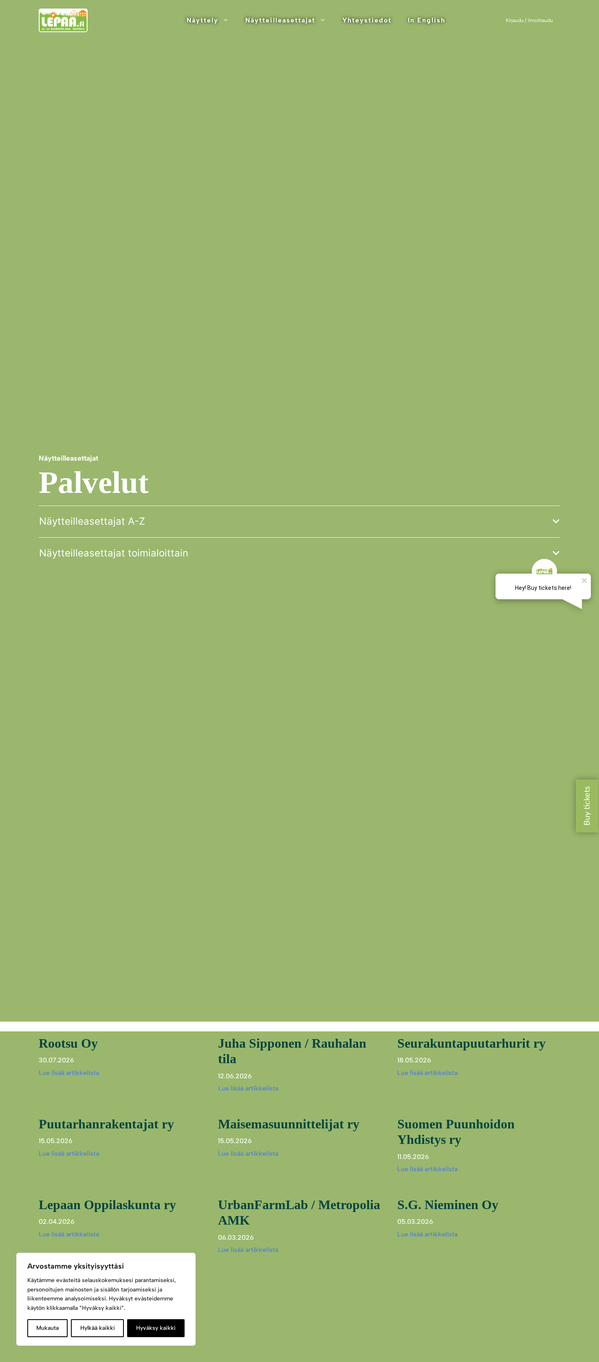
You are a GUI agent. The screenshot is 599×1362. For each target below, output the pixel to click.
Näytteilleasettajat (280, 20)
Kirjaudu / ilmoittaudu (529, 20)
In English (426, 20)
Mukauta (47, 1327)
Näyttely (202, 20)
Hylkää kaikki (97, 1327)
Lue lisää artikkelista (69, 1073)
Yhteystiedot (367, 20)
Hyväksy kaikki (156, 1327)
